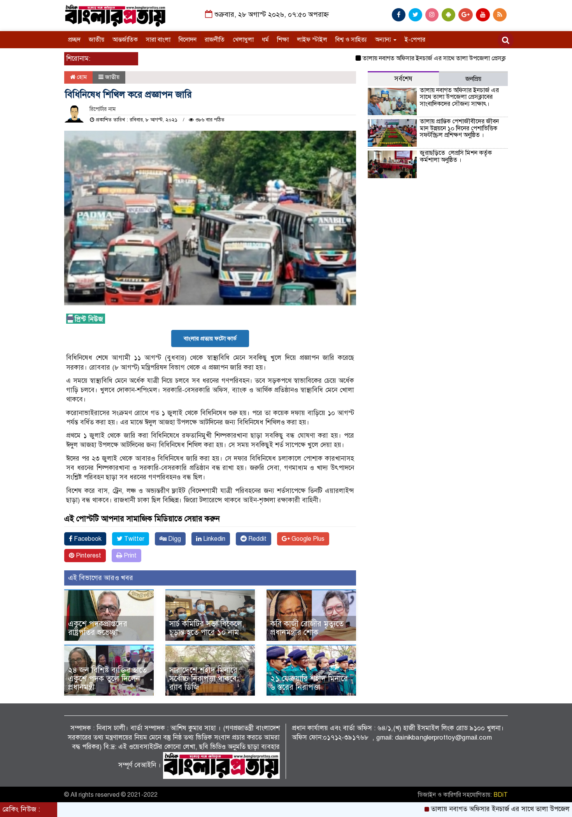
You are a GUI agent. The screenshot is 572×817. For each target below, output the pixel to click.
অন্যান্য (384, 40)
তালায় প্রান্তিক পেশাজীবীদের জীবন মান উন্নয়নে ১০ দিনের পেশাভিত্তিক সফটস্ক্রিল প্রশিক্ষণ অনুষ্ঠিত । (459, 128)
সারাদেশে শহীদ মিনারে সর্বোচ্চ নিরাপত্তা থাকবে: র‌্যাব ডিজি (204, 678)
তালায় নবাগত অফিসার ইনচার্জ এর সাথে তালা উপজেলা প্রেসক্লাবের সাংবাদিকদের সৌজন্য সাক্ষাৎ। (452, 58)
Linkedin (213, 539)
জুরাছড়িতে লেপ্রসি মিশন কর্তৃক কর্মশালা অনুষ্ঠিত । (456, 156)
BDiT (500, 795)
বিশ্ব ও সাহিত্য (351, 40)
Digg (174, 539)
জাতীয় (96, 40)
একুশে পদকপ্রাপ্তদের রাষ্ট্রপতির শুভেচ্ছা (97, 628)
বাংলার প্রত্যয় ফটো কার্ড (210, 338)
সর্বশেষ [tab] (403, 79)
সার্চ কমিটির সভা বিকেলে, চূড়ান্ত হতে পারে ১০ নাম (206, 628)
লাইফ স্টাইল (312, 40)
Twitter (133, 539)
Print (129, 555)
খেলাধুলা (243, 40)
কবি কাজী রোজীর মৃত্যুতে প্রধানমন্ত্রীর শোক (307, 628)
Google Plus (307, 539)
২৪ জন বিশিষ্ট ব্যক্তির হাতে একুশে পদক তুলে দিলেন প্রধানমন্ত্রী (107, 678)
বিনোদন (188, 40)
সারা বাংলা (158, 40)
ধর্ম (265, 40)
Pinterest (87, 555)
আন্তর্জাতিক (125, 40)
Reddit (257, 539)
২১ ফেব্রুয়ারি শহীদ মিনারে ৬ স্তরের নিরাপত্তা (309, 683)
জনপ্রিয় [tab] (473, 79)
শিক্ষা (283, 40)
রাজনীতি (215, 40)
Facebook (87, 539)
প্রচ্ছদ (74, 40)
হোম (81, 77)
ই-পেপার (415, 40)
